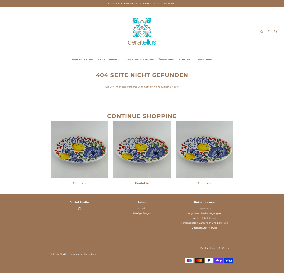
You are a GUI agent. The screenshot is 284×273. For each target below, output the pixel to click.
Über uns (166, 59)
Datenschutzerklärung (204, 227)
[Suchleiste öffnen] (261, 31)
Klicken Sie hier (170, 86)
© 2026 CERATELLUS (61, 254)
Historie (205, 59)
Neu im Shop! (82, 59)
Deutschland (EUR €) (212, 248)
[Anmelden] (269, 31)
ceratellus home (140, 59)
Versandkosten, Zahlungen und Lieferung (204, 222)
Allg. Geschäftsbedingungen (204, 213)
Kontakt (186, 59)
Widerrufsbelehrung (204, 218)
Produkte (80, 183)
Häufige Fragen (142, 213)
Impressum (204, 208)
